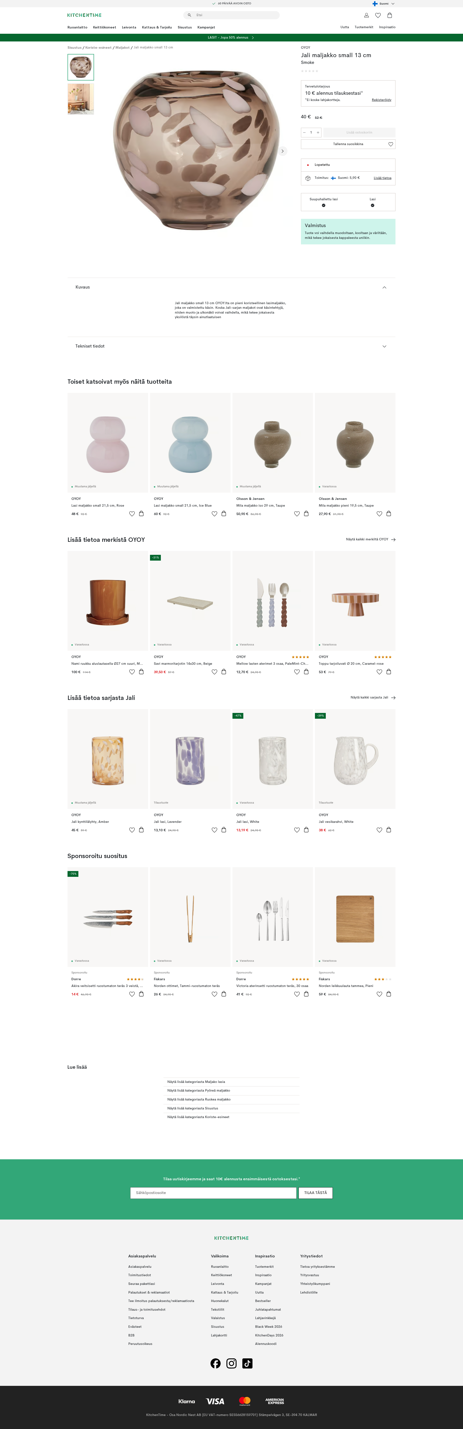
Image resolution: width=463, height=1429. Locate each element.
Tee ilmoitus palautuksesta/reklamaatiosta (161, 1301)
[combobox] (384, 3)
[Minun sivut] (366, 15)
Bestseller (263, 1301)
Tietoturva (136, 1318)
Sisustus (185, 27)
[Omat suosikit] (378, 15)
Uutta (344, 27)
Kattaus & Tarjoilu (157, 27)
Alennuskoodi (266, 1344)
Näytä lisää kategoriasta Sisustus (192, 1108)
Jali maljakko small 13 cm (153, 47)
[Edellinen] (110, 151)
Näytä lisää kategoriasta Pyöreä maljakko (198, 1090)
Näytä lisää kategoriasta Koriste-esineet (198, 1117)
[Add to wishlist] (132, 513)
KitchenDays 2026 (269, 1335)
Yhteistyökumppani (315, 1284)
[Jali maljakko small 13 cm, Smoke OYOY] (196, 150)
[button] (309, 71)
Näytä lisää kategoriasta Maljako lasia (196, 1082)
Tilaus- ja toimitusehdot (146, 1309)
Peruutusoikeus (140, 1344)
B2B (131, 1335)
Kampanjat (206, 27)
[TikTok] (247, 1363)
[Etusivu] (84, 15)
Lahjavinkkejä (265, 1318)
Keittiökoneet (104, 27)
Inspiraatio (387, 27)
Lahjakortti (219, 1335)
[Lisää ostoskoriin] (141, 513)
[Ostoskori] (389, 15)
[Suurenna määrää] (318, 132)
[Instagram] (231, 1363)
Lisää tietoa (382, 178)
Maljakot (123, 47)
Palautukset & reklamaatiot (149, 1292)
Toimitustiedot (139, 1275)
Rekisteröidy (381, 100)
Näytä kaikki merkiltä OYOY (367, 539)
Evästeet (135, 1326)
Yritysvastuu (309, 1275)
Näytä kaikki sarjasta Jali (369, 697)
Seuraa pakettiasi (141, 1284)
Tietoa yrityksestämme (317, 1266)
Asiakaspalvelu (139, 1266)
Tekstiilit (217, 1309)
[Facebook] (216, 1363)
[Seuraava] (282, 151)
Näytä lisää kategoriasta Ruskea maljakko (199, 1099)
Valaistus (218, 1318)
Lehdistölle (309, 1292)
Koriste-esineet (98, 47)
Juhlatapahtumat (268, 1309)
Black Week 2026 (268, 1326)
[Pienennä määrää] (304, 132)
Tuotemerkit (364, 27)
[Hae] (189, 15)
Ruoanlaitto (77, 27)
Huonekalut (220, 1301)
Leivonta (129, 27)
